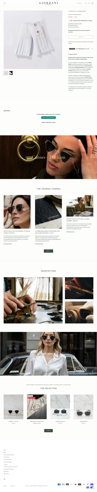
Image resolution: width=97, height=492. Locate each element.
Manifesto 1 (6, 471)
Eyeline (48, 430)
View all (48, 251)
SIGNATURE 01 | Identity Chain (37, 421)
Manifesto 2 (6, 473)
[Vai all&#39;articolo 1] (6, 73)
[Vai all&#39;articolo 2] (10, 73)
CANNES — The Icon (13, 421)
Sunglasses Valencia (60, 421)
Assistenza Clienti (8, 462)
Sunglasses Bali (83, 421)
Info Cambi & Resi (8, 459)
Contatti (5, 464)
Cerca (5, 450)
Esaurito (80, 36)
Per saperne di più (8, 243)
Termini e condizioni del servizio (11, 466)
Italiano (79, 3)
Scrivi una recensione (48, 117)
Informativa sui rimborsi (9, 469)
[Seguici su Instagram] (4, 479)
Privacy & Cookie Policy (9, 454)
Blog (5, 452)
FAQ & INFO (6, 457)
